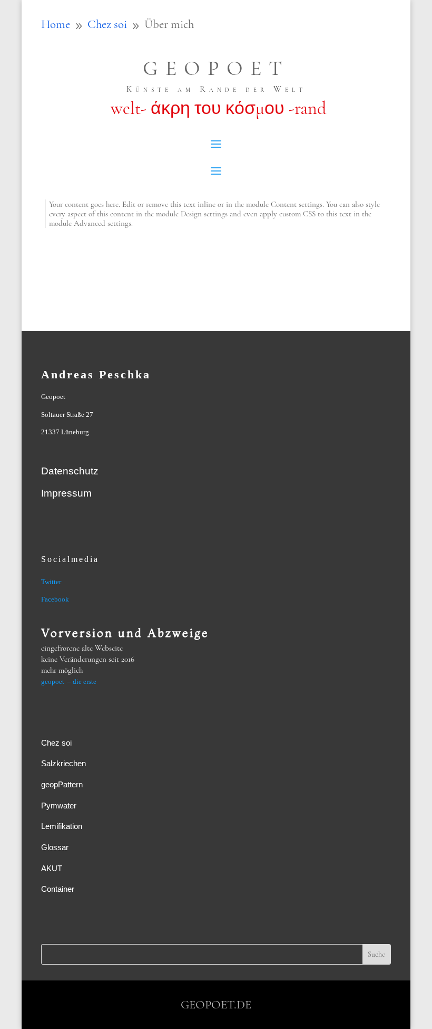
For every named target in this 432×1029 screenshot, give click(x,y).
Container (57, 888)
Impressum (66, 493)
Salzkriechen (63, 763)
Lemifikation (61, 826)
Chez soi (56, 742)
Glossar (54, 847)
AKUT (51, 868)
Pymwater (58, 805)
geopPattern (62, 784)
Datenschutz (70, 471)
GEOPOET (216, 68)
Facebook (55, 599)
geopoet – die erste (68, 681)
